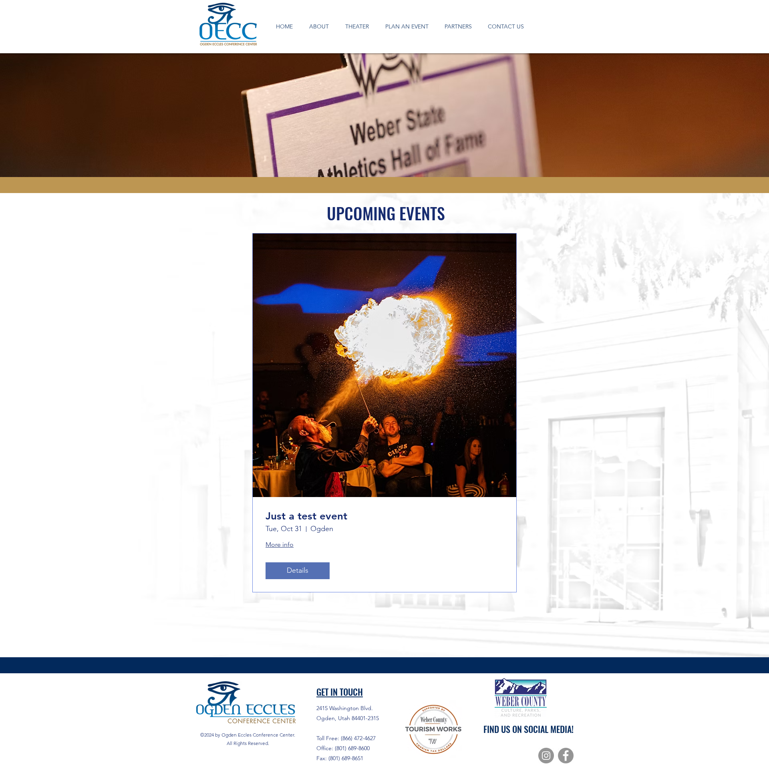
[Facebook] (566, 755)
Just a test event (306, 516)
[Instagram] (546, 755)
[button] (319, 26)
